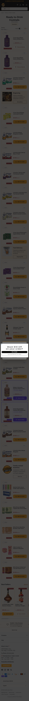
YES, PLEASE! (14, 352)
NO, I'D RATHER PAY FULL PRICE (14, 354)
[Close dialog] (1, 344)
